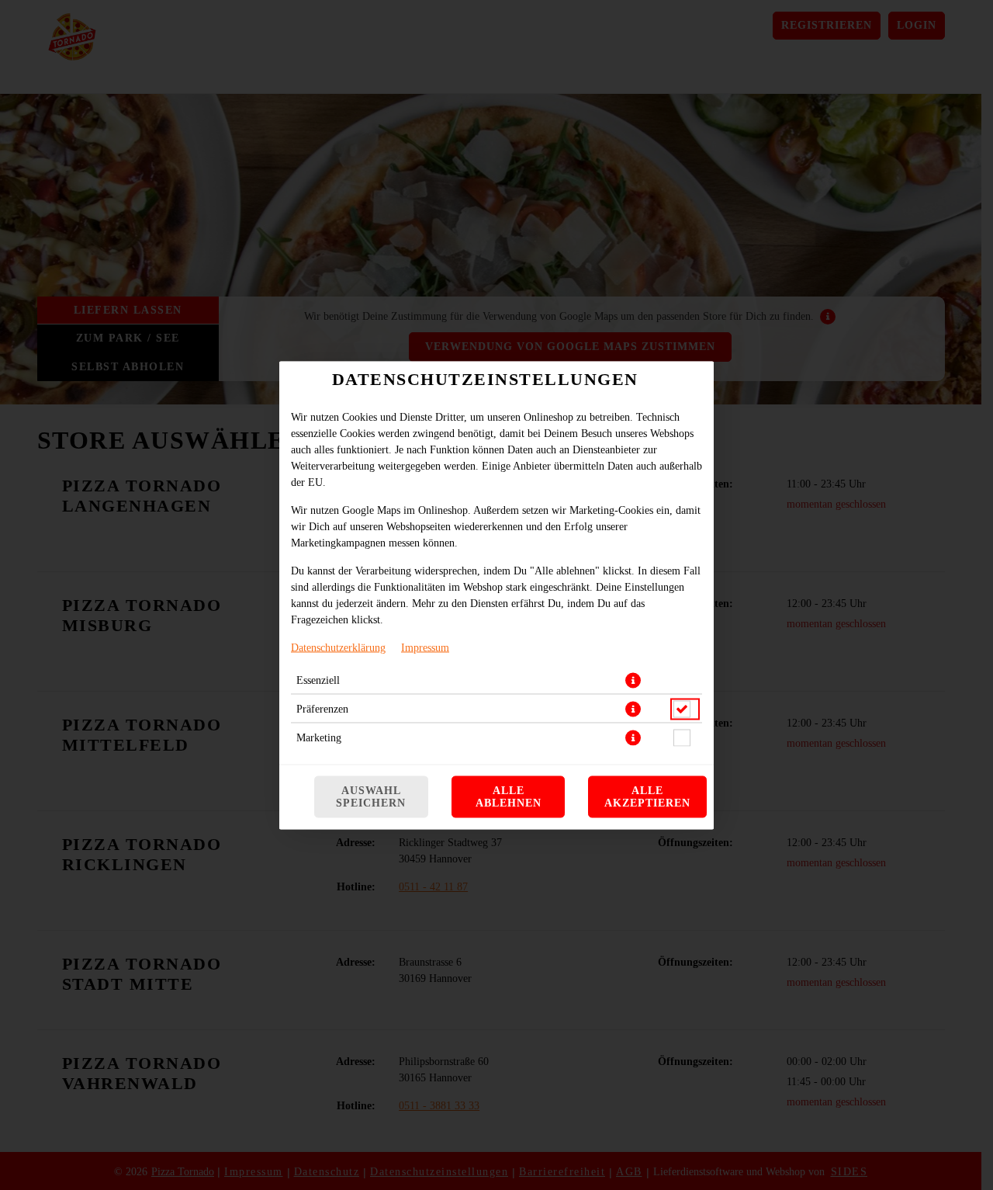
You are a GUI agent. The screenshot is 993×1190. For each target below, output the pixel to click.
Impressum (425, 647)
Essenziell (318, 679)
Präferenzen (322, 708)
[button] (633, 680)
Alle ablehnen (508, 796)
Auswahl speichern (371, 796)
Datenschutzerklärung (338, 647)
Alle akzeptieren (647, 796)
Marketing (318, 737)
